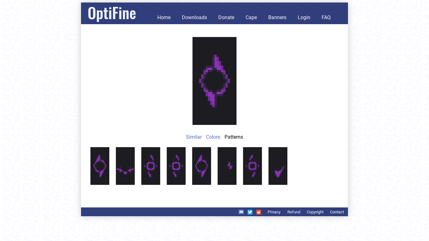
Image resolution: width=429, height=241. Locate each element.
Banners (277, 17)
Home (164, 17)
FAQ (326, 17)
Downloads (194, 17)
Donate (226, 17)
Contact (337, 212)
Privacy (274, 212)
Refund (293, 212)
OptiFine (112, 12)
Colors (213, 137)
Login (304, 17)
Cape (251, 17)
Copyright (315, 212)
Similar (194, 137)
